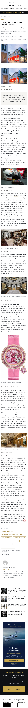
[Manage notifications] (24, 520)
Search (17, 2)
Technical (19, 8)
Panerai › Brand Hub (19, 537)
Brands (12, 8)
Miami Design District (15, 112)
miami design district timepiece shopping (11, 551)
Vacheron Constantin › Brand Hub (12, 534)
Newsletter (11, 2)
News (9, 16)
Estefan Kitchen (13, 504)
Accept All (6, 705)
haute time (17, 544)
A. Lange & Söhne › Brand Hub (10, 540)
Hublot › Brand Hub (7, 531)
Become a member (14, 689)
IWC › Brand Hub (6, 537)
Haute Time (3, 16)
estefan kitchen (6, 544)
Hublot (16, 196)
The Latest (4, 8)
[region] (14, 707)
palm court (5, 554)
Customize (14, 705)
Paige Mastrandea (7, 36)
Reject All (22, 705)
